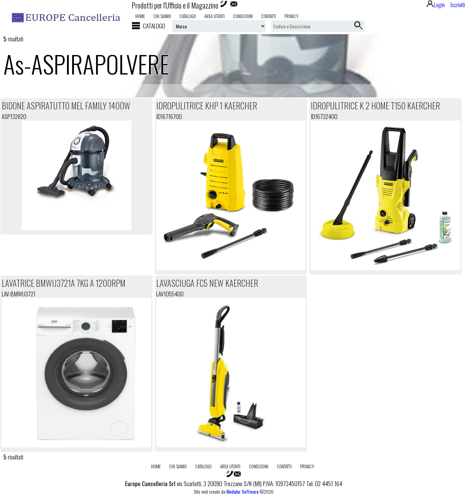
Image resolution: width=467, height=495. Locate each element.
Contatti (268, 16)
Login (439, 4)
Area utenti (214, 16)
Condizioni (243, 16)
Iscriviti (457, 4)
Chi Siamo (162, 16)
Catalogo (187, 16)
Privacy (291, 16)
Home (140, 16)
